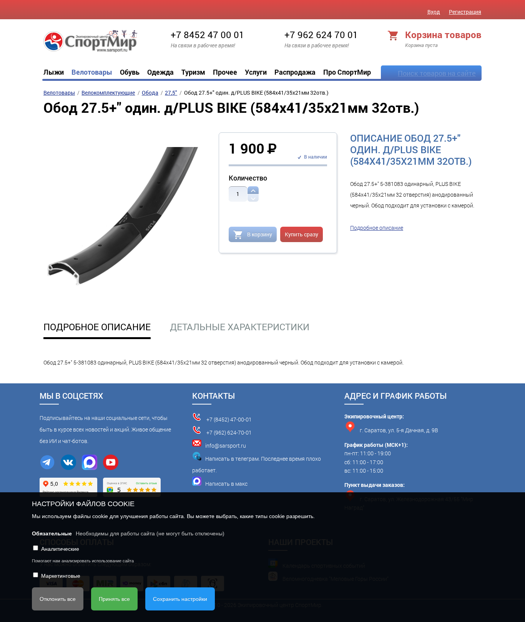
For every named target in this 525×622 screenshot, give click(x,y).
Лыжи (53, 72)
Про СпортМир (347, 72)
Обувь (130, 72)
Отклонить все (58, 599)
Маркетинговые (60, 576)
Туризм (193, 72)
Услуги (256, 72)
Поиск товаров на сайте (437, 73)
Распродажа (295, 72)
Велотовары (91, 72)
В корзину (259, 234)
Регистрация (465, 11)
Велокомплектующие (108, 92)
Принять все (114, 599)
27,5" (171, 92)
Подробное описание (376, 227)
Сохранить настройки (180, 599)
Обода (150, 92)
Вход (433, 11)
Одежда (160, 72)
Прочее (225, 72)
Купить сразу (301, 234)
